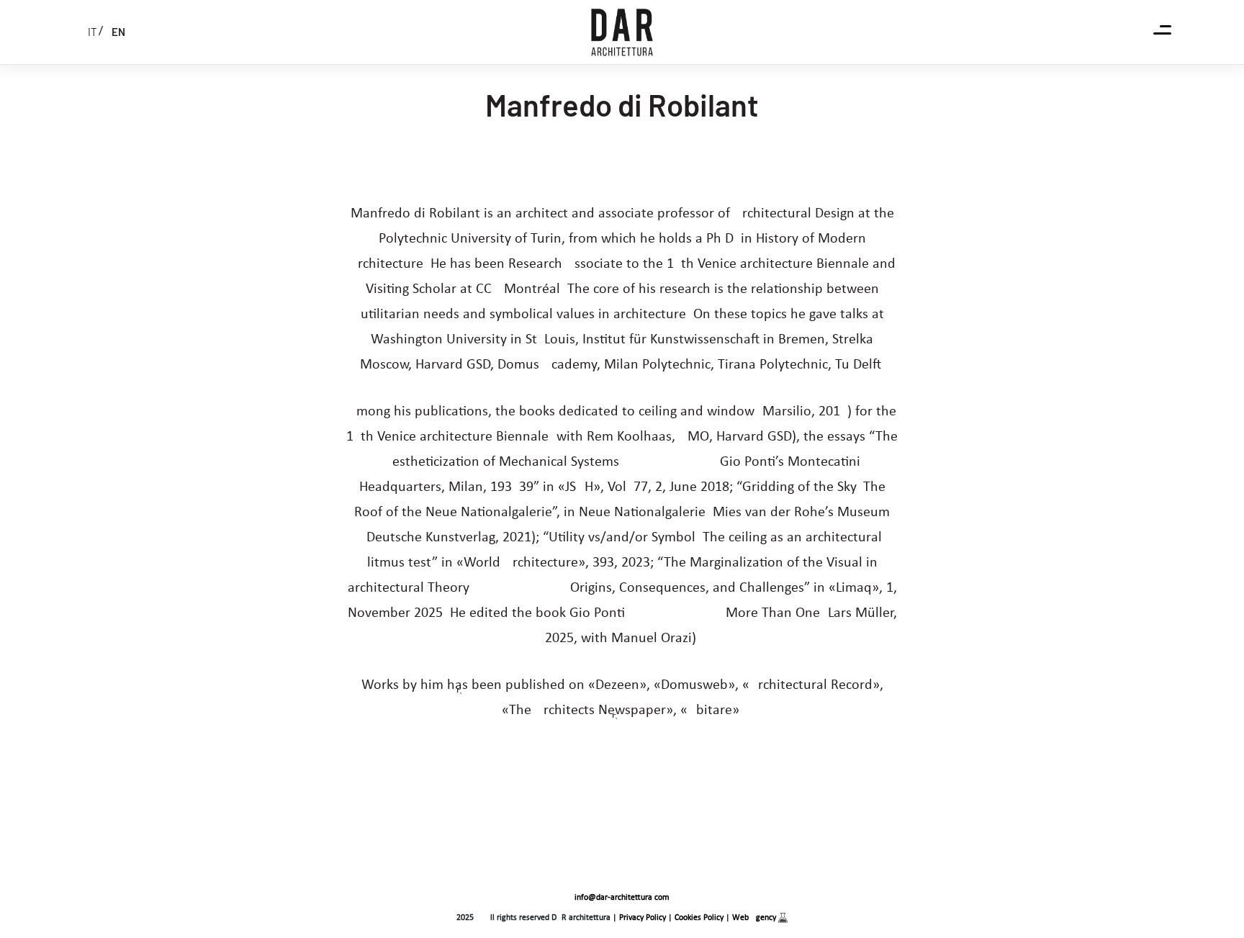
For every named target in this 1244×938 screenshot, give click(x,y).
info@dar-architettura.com (622, 897)
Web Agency (755, 918)
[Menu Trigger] (1162, 30)
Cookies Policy (699, 918)
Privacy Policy (642, 918)
